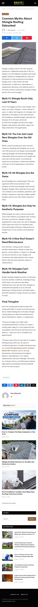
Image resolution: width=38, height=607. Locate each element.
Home (3, 9)
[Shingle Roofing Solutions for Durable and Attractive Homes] (19, 449)
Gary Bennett (11, 30)
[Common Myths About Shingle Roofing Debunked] (19, 53)
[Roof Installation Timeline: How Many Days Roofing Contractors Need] (19, 479)
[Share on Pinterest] (27, 38)
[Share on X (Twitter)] (17, 38)
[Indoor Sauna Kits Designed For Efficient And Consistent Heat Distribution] (7, 578)
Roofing (5, 14)
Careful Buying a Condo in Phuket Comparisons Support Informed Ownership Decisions (25, 544)
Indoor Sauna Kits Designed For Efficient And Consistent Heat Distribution (25, 577)
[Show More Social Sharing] (34, 38)
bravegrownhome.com (8, 601)
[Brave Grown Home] (18, 3)
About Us (24, 594)
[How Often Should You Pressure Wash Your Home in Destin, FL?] (7, 535)
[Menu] (3, 3)
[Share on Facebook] (7, 38)
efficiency (6, 377)
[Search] (35, 3)
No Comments (8, 33)
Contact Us (14, 594)
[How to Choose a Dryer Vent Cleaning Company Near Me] (7, 557)
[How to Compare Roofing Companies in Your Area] (19, 419)
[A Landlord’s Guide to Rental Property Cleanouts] (7, 567)
